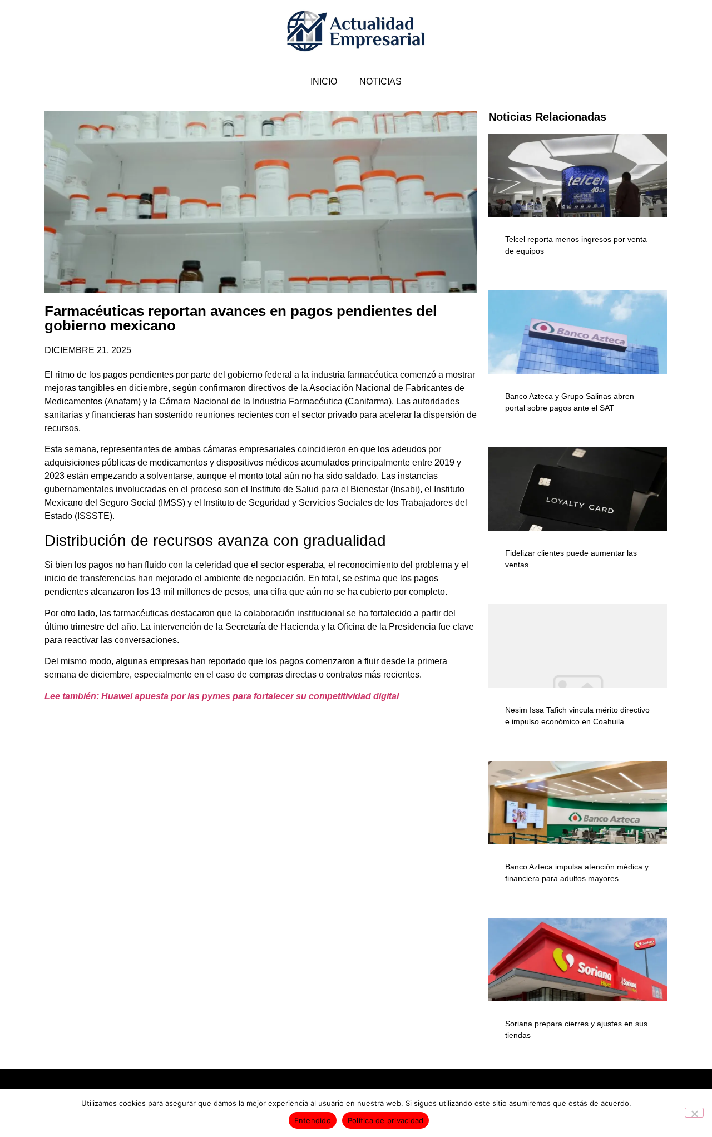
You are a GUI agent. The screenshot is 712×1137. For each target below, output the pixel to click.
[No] (694, 1113)
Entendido (312, 1120)
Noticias (380, 81)
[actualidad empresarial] (356, 32)
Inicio (323, 81)
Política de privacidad (386, 1120)
